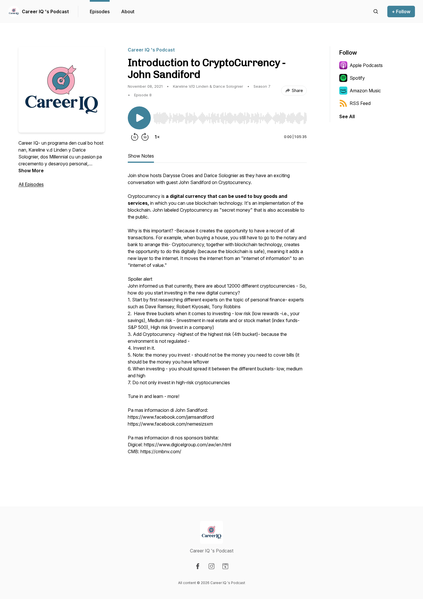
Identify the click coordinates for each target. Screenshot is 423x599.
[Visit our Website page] (225, 566)
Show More (31, 170)
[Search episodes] (376, 11)
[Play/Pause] (139, 117)
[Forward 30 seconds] (145, 137)
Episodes (100, 11)
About (127, 11)
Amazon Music (365, 90)
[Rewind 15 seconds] (135, 137)
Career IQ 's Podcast (45, 11)
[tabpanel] (217, 323)
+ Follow (401, 11)
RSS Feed (360, 103)
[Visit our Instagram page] (211, 566)
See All (347, 116)
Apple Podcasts (366, 65)
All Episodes (31, 184)
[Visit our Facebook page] (198, 566)
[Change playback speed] (157, 137)
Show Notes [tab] (141, 156)
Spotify (357, 78)
